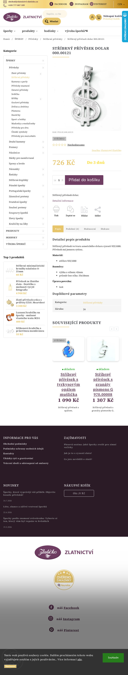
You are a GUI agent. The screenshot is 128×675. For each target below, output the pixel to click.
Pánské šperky (17, 185)
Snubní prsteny (17, 207)
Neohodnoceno (76, 145)
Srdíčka (15, 94)
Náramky (14, 169)
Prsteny (13, 147)
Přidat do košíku (84, 180)
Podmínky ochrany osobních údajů (23, 448)
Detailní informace (62, 200)
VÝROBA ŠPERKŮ (16, 244)
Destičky (16, 115)
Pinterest (100, 4)
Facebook (60, 4)
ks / (79, 493)
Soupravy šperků (18, 212)
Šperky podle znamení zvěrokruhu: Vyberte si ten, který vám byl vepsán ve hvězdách (30, 520)
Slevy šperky (16, 218)
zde (80, 659)
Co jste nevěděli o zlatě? (78, 459)
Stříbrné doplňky (18, 180)
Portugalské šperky (20, 191)
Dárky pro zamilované (21, 158)
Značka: (106, 150)
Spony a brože (17, 163)
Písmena (16, 110)
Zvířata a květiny (20, 106)
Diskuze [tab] (105, 228)
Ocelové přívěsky (20, 102)
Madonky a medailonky (23, 123)
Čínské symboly (19, 131)
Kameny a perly (20, 81)
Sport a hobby (19, 119)
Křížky (15, 98)
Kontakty (8, 453)
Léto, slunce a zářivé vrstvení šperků (25, 506)
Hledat (54, 21)
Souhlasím (113, 657)
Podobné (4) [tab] (72, 228)
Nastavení (10, 666)
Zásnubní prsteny (19, 196)
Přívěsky (14, 67)
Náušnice (14, 152)
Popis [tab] (58, 228)
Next (117, 329)
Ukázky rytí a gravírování (18, 458)
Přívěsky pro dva (20, 127)
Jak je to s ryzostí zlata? (78, 453)
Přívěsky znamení (21, 85)
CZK (120, 4)
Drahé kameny (17, 141)
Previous (112, 329)
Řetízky (13, 174)
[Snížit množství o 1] (55, 180)
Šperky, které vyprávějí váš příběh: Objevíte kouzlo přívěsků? (29, 493)
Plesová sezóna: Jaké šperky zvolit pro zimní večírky (90, 446)
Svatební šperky (18, 202)
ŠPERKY (10, 60)
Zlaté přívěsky (19, 73)
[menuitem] (11, 31)
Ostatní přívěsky (20, 90)
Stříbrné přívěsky (21, 77)
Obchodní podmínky (15, 443)
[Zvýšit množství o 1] (62, 180)
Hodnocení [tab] (90, 228)
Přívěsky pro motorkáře (24, 136)
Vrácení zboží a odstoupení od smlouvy (25, 463)
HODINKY (11, 237)
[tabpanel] (68, 374)
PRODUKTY (12, 230)
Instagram (81, 4)
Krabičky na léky (18, 223)
